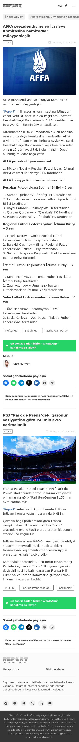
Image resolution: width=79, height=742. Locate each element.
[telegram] (21, 383)
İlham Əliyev (14, 16)
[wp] (14, 383)
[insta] (15, 703)
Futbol (8, 42)
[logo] (12, 6)
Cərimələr (65, 587)
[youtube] (50, 703)
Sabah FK (31, 330)
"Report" (9, 111)
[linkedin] (37, 383)
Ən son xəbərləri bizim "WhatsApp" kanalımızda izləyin (34, 345)
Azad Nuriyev (21, 363)
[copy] (52, 383)
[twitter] (29, 383)
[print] (44, 383)
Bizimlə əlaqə (55, 669)
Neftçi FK (11, 330)
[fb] (6, 383)
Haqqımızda (11, 669)
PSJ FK (9, 587)
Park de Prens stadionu (36, 587)
